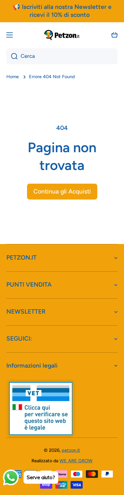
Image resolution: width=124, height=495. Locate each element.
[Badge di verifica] (40, 408)
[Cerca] (11, 56)
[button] (114, 35)
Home (12, 76)
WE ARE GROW (76, 461)
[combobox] (62, 56)
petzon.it (71, 450)
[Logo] (62, 35)
